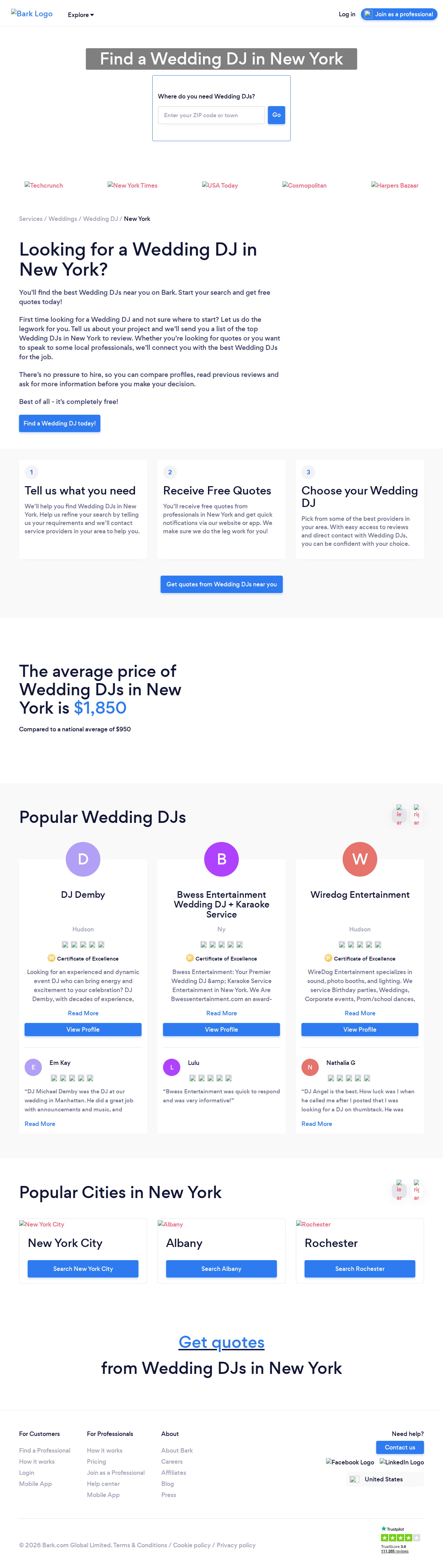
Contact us (400, 1447)
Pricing (96, 1461)
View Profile (83, 1029)
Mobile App (35, 1484)
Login (26, 1473)
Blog (167, 1484)
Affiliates (173, 1473)
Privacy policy (236, 1545)
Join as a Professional (116, 1473)
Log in (347, 14)
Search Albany (221, 1269)
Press (168, 1495)
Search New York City (83, 1269)
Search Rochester (360, 1269)
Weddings (62, 219)
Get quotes (222, 1342)
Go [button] (276, 115)
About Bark (177, 1450)
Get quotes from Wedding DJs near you (221, 584)
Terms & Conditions (140, 1545)
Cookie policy (192, 1545)
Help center (103, 1484)
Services (31, 219)
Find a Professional (44, 1450)
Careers (172, 1461)
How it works (37, 1461)
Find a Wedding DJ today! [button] (60, 423)
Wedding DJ (100, 219)
